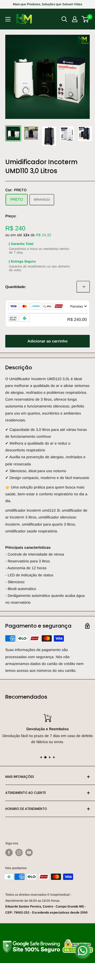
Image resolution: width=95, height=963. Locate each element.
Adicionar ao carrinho (47, 341)
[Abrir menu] (8, 19)
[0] (85, 19)
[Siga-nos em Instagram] (19, 852)
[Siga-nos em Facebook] (9, 852)
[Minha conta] (74, 19)
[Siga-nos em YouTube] (29, 852)
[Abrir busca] (64, 19)
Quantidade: (15, 287)
